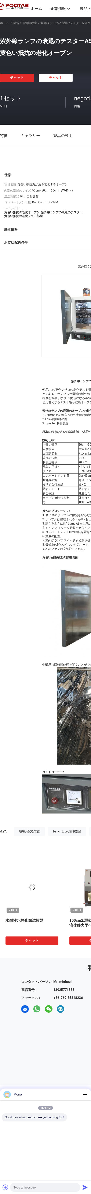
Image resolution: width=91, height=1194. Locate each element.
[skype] (60, 1009)
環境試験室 (29, 23)
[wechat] (48, 1009)
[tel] (72, 1009)
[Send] (85, 1187)
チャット (17, 78)
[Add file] (5, 1187)
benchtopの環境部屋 (67, 831)
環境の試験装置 (29, 831)
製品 (16, 23)
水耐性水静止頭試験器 (25, 920)
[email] (25, 1009)
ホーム (4, 23)
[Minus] (85, 1094)
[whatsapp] (37, 1009)
